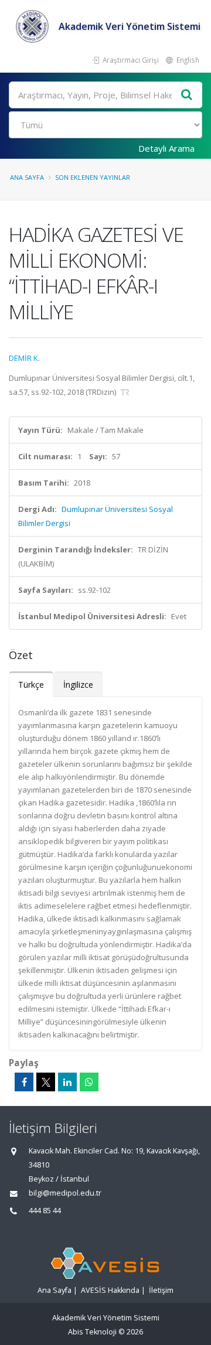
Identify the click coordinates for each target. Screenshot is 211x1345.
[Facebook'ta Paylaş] (24, 1082)
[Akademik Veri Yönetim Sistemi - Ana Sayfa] (34, 26)
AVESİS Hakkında (110, 1290)
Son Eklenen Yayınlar (92, 177)
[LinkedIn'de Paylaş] (67, 1082)
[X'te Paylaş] (45, 1082)
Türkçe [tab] (31, 684)
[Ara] (187, 95)
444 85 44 (45, 1211)
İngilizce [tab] (78, 684)
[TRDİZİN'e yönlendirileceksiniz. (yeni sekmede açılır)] (125, 392)
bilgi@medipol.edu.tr (65, 1193)
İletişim (161, 1290)
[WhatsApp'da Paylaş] (89, 1082)
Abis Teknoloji (92, 1332)
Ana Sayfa (27, 177)
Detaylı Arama (166, 148)
